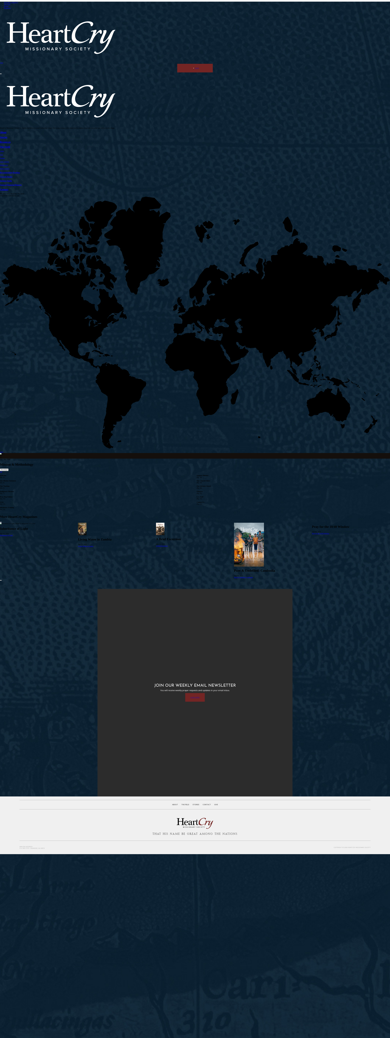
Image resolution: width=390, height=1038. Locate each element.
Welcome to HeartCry (11, 2)
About (175, 804)
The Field (7, 4)
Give (1, 63)
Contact (207, 804)
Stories (6, 6)
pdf (1, 472)
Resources (7, 8)
